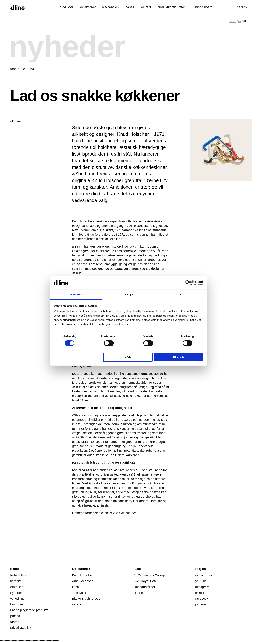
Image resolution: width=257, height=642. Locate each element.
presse (15, 616)
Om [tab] (181, 294)
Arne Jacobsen (82, 581)
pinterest (201, 604)
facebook (201, 598)
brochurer (17, 604)
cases (130, 7)
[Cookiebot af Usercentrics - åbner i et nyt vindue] (188, 282)
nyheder (16, 593)
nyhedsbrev (203, 575)
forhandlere (18, 575)
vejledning (17, 598)
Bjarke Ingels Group (86, 598)
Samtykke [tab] (76, 294)
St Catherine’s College (150, 575)
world (232, 21)
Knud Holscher (82, 575)
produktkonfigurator (171, 7)
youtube (201, 581)
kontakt (15, 581)
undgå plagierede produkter (30, 610)
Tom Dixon (79, 593)
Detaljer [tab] (128, 294)
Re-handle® (110, 7)
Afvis (128, 357)
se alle (76, 604)
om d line (16, 587)
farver (14, 622)
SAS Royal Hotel (146, 581)
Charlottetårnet (144, 587)
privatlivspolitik (20, 627)
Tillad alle (178, 357)
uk (239, 21)
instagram (202, 587)
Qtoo (75, 587)
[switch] (109, 343)
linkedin (200, 593)
